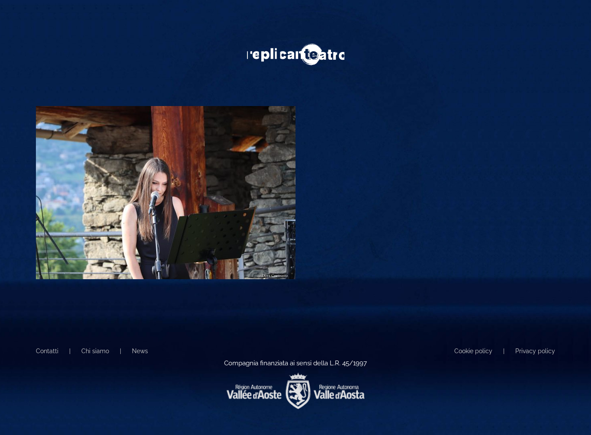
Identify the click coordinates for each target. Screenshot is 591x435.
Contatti (47, 351)
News (140, 351)
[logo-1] (295, 46)
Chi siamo (95, 351)
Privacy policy (535, 351)
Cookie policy (473, 351)
